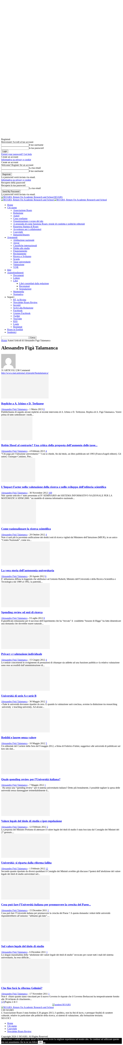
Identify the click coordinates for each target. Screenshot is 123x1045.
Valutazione (18, 264)
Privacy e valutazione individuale (21, 654)
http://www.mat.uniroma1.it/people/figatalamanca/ (24, 373)
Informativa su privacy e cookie (16, 159)
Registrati (17, 327)
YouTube (17, 318)
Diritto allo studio (21, 248)
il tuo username (36, 145)
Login (16, 324)
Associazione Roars (22, 210)
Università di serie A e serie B (18, 695)
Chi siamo (12, 207)
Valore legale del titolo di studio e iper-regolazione (31, 821)
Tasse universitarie (22, 261)
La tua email (35, 168)
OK (40, 1042)
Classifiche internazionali (25, 245)
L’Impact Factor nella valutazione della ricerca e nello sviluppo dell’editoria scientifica (53, 486)
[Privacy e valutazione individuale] (25, 648)
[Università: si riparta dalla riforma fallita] (25, 857)
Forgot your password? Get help (16, 154)
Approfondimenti (15, 272)
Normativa (18, 294)
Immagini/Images (21, 234)
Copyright (18, 232)
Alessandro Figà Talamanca (14, 409)
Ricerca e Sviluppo (22, 256)
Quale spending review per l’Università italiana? (30, 779)
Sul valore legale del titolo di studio (22, 946)
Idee (9, 270)
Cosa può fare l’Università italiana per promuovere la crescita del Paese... (46, 904)
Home (10, 205)
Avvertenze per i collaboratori (27, 229)
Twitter (16, 316)
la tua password (36, 148)
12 (47, 868)
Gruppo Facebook (21, 313)
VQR (15, 267)
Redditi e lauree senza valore (18, 737)
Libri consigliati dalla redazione (34, 283)
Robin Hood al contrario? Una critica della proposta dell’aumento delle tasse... (49, 445)
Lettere (16, 278)
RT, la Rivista (19, 299)
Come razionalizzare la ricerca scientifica (26, 528)
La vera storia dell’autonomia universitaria (27, 570)
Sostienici (11, 332)
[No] (44, 1042)
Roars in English (15, 329)
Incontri (17, 305)
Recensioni (24, 286)
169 (50, 492)
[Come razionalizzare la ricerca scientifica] (18, 523)
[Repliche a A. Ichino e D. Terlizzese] (25, 397)
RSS (15, 321)
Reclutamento (19, 253)
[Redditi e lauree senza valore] (25, 731)
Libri (15, 280)
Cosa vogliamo (20, 218)
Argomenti (12, 237)
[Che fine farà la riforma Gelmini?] (25, 982)
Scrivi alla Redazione (23, 308)
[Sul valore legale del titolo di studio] (25, 940)
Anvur (16, 243)
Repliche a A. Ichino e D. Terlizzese (22, 403)
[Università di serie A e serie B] (25, 690)
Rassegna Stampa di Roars (25, 226)
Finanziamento (20, 251)
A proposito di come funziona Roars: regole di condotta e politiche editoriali (49, 224)
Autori (16, 215)
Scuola (16, 259)
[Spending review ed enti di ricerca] (25, 606)
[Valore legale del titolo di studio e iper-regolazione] (25, 815)
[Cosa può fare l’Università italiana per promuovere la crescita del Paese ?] (25, 898)
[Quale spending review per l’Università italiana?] (25, 773)
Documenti (18, 275)
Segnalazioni (25, 289)
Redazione (18, 213)
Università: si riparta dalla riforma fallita (26, 862)
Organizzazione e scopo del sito (28, 221)
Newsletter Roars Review (25, 302)
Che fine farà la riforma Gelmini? (21, 988)
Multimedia (18, 291)
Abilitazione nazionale (23, 240)
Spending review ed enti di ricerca (22, 612)
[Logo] (27, 199)
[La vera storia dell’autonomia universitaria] (25, 564)
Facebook (17, 310)
